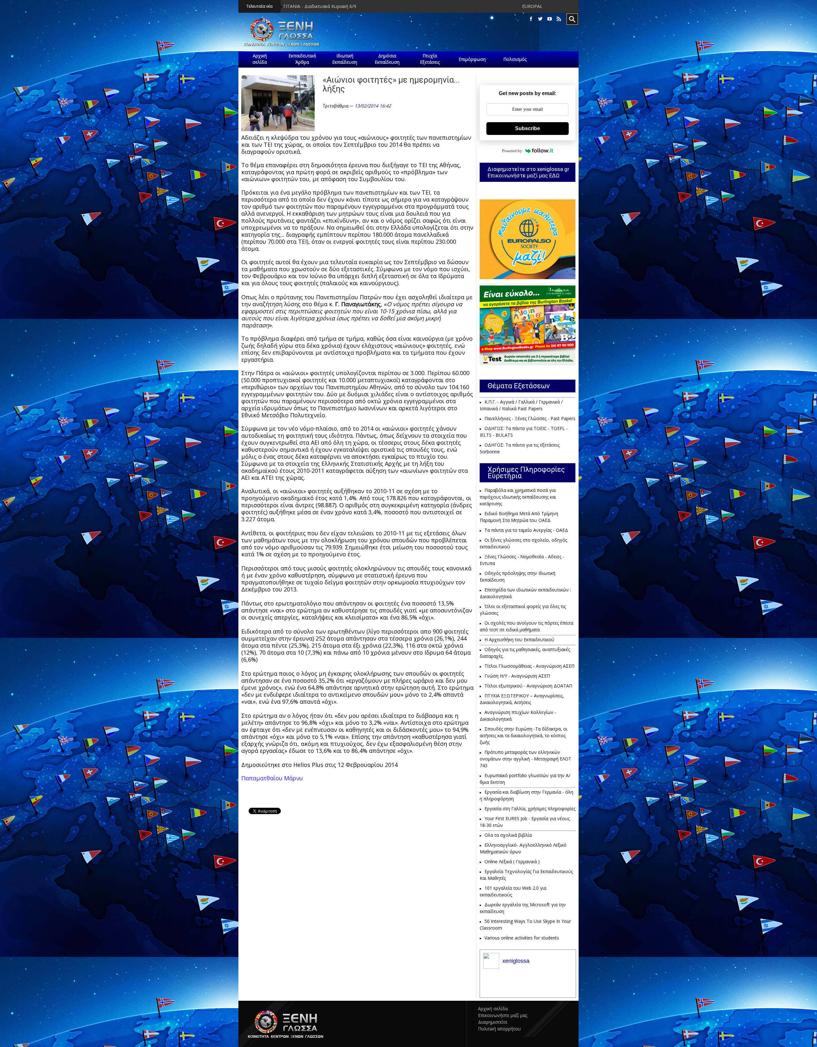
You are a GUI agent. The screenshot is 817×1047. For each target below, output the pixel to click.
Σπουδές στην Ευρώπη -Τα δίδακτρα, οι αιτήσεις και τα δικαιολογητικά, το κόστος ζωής (523, 735)
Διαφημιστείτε (492, 1022)
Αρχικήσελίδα (259, 59)
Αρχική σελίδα (493, 1009)
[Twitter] (540, 19)
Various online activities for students (521, 938)
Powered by (512, 150)
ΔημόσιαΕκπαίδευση (387, 59)
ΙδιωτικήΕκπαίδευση (344, 59)
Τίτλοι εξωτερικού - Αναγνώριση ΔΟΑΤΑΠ (528, 686)
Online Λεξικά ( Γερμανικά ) (512, 861)
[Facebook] (531, 19)
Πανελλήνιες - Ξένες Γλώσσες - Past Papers (529, 418)
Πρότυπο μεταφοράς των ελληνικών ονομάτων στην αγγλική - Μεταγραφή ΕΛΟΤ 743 (525, 759)
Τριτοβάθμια (336, 105)
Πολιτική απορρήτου (499, 1029)
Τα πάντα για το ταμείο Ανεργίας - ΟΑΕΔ (526, 530)
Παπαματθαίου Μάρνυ (272, 778)
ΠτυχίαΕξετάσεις (430, 59)
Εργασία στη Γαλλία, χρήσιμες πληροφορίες (529, 809)
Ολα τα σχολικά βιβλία (508, 835)
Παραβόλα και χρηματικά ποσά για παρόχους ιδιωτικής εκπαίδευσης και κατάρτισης (518, 497)
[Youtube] (549, 19)
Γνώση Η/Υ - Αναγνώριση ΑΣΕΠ (517, 676)
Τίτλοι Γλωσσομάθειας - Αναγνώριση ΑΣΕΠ (529, 666)
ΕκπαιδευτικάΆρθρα (302, 59)
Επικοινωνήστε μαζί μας (502, 1015)
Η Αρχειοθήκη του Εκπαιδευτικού (519, 639)
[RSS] (559, 19)
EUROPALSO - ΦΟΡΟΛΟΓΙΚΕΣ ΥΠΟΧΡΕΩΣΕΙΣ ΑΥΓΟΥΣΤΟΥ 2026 (480, 6)
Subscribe (527, 128)
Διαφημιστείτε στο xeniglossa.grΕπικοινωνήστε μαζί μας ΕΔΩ (528, 172)
